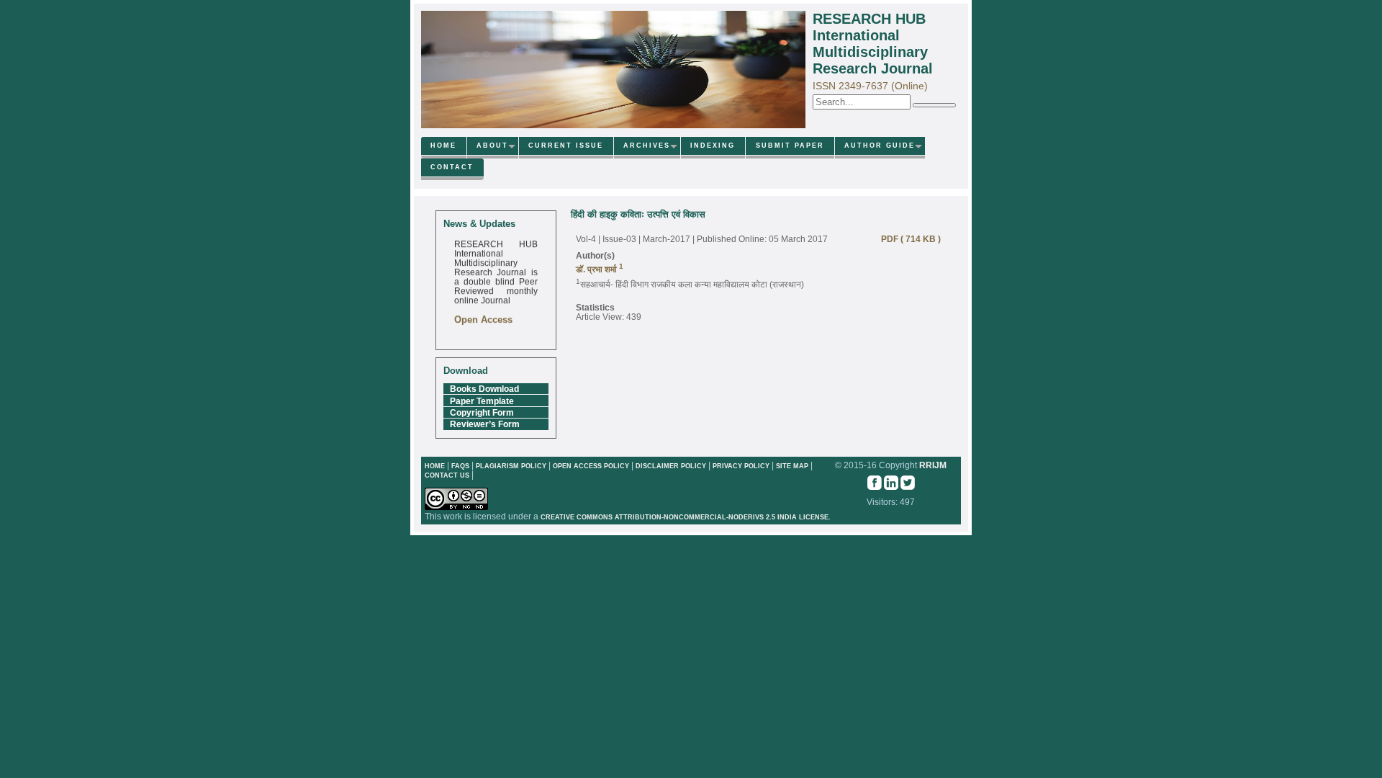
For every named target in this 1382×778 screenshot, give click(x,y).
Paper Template (482, 401)
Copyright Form (482, 412)
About (492, 145)
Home (443, 145)
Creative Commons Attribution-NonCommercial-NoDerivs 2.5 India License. (686, 517)
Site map (792, 466)
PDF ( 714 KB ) (908, 238)
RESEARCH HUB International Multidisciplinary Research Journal (873, 43)
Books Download (484, 388)
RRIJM (933, 465)
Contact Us (448, 475)
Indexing (712, 145)
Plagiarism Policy (511, 466)
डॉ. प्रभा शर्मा (597, 269)
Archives (646, 145)
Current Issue (565, 145)
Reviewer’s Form (485, 424)
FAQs (460, 466)
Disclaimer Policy (672, 466)
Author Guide (879, 145)
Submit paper (790, 145)
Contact (452, 167)
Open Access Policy (591, 466)
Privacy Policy (742, 466)
